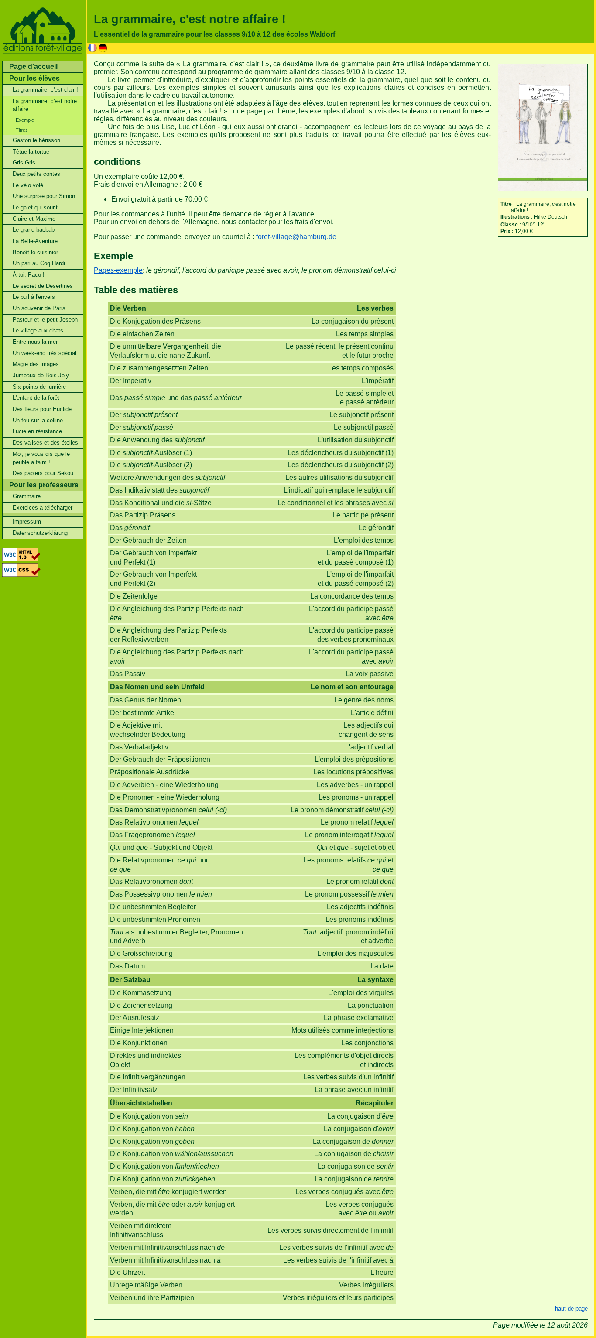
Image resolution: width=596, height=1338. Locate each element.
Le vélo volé (28, 185)
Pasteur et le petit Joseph (45, 319)
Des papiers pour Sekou (43, 473)
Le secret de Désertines (43, 286)
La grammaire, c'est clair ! (45, 89)
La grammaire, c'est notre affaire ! (45, 105)
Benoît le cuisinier (35, 252)
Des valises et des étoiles (45, 442)
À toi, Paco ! (29, 274)
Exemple (25, 120)
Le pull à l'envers (34, 297)
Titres (22, 130)
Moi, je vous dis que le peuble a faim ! (41, 458)
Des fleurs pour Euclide (42, 409)
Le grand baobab (34, 229)
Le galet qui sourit (35, 207)
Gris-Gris (24, 162)
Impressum (27, 521)
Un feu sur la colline (38, 420)
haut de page (571, 1308)
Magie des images (36, 364)
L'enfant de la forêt (36, 397)
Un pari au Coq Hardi (39, 263)
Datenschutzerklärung (40, 533)
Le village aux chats (38, 330)
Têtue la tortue (31, 151)
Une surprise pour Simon (44, 196)
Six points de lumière (39, 386)
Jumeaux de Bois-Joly (41, 375)
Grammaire (27, 496)
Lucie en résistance (37, 431)
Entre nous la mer (35, 342)
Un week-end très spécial (44, 353)
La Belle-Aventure (35, 241)
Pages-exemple (118, 270)
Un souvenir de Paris (39, 308)
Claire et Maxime (34, 219)
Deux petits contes (36, 174)
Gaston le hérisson (36, 140)
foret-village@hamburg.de (296, 236)
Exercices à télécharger (42, 507)
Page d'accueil (33, 66)
